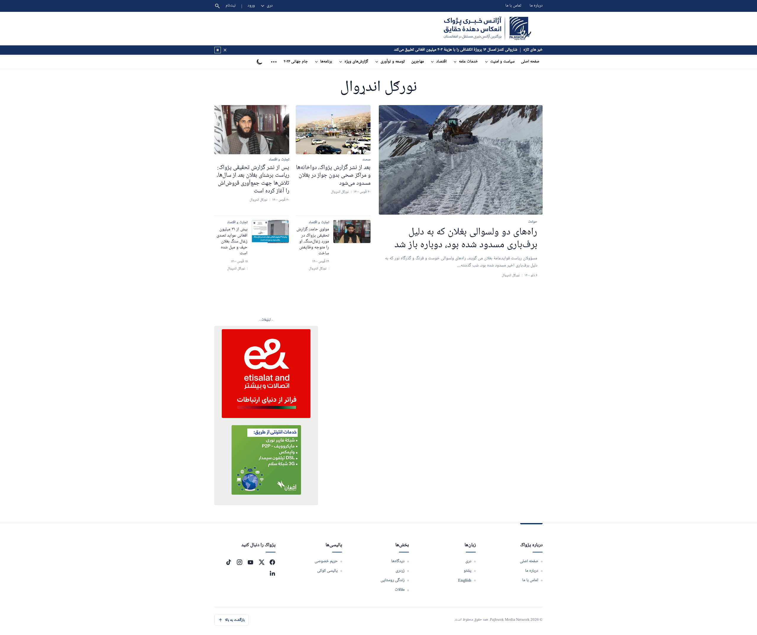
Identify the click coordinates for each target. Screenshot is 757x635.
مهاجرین (417, 62)
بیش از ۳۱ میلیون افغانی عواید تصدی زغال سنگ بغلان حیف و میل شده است (232, 241)
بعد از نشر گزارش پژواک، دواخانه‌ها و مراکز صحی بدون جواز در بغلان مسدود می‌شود (333, 175)
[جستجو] (217, 6)
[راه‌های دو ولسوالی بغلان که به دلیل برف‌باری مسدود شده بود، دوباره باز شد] (461, 160)
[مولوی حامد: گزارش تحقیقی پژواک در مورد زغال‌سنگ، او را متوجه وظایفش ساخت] (352, 231)
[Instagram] (239, 562)
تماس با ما (513, 6)
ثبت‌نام (231, 6)
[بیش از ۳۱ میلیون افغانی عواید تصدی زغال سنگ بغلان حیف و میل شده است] (270, 231)
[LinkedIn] (272, 573)
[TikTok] (228, 562)
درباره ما (536, 6)
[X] (261, 562)
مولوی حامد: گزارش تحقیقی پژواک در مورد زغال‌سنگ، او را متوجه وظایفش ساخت (313, 241)
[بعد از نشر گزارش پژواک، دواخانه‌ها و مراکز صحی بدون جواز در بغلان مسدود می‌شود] (333, 129)
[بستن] (225, 50)
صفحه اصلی (530, 62)
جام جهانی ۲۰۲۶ (296, 62)
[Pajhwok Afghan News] (487, 28)
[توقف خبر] (217, 50)
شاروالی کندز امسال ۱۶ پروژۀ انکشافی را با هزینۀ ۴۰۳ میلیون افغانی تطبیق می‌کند (455, 50)
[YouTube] (250, 562)
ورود (251, 6)
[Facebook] (272, 562)
